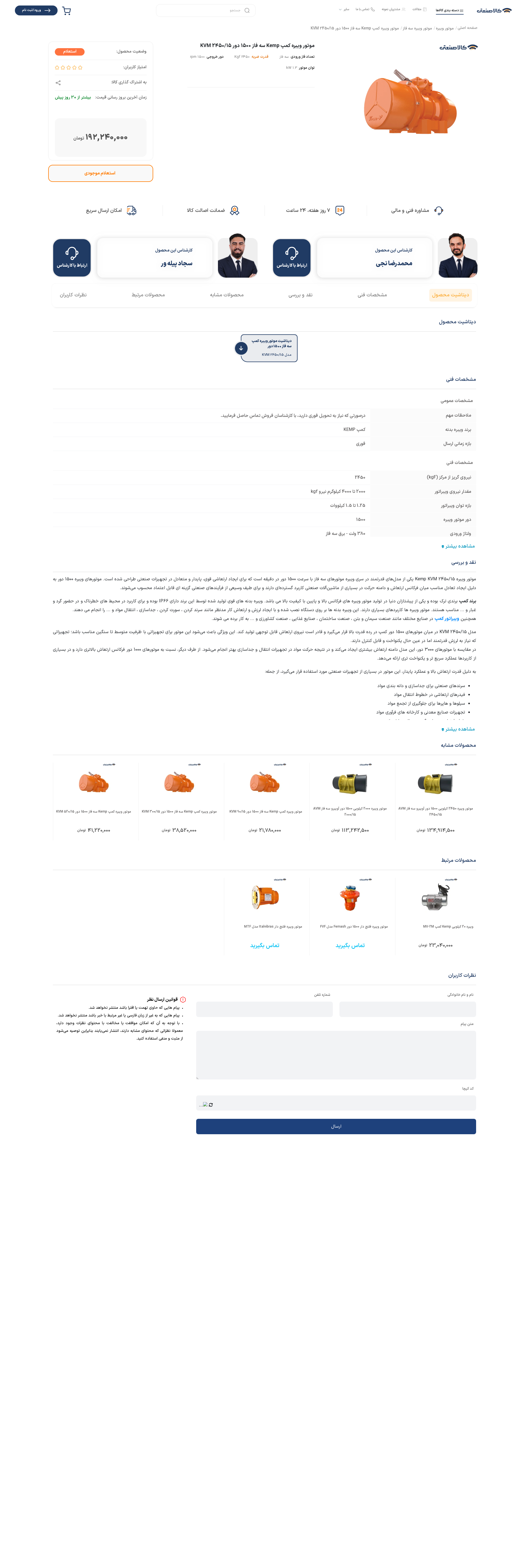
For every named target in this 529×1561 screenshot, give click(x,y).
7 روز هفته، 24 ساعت (308, 210)
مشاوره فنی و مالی (410, 210)
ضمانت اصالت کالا (206, 210)
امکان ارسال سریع (104, 210)
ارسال (336, 1126)
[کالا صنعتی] (494, 10)
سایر (346, 9)
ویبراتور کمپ (446, 619)
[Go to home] (467, 28)
